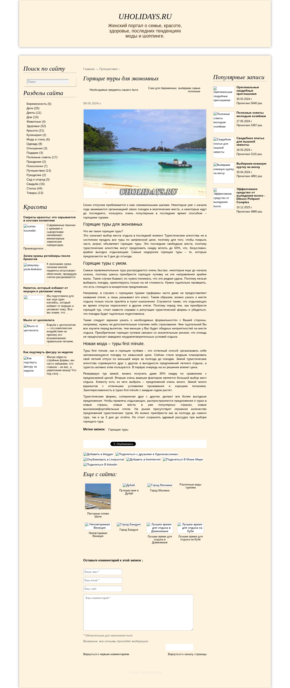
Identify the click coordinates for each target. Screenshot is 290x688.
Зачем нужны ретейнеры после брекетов (46, 257)
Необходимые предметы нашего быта (114, 89)
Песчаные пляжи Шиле (98, 515)
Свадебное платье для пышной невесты (250, 141)
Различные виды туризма (190, 486)
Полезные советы (39, 157)
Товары (32, 192)
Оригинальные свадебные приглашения (248, 90)
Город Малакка (159, 490)
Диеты (31, 112)
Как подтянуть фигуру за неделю (48, 352)
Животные (34, 121)
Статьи (31, 188)
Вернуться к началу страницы (187, 654)
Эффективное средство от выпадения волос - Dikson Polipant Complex (251, 195)
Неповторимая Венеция (98, 534)
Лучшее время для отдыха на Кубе (190, 538)
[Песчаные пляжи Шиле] (98, 510)
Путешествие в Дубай (129, 492)
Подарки (32, 152)
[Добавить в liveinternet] (144, 459)
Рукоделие (34, 175)
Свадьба (32, 184)
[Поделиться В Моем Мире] (183, 459)
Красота (32, 130)
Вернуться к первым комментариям (106, 654)
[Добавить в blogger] (99, 454)
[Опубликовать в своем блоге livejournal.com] (104, 459)
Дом (29, 117)
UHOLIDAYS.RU (145, 16)
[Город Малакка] (159, 485)
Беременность (37, 103)
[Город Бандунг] (129, 524)
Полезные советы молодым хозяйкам (251, 114)
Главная (30, 51)
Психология (35, 166)
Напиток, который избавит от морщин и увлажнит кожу (45, 289)
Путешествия (36, 170)
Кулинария (34, 135)
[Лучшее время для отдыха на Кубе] (190, 531)
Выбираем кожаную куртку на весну (251, 165)
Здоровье (33, 126)
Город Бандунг (129, 529)
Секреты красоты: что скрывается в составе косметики (49, 218)
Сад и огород (36, 179)
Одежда (32, 143)
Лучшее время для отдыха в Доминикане (160, 539)
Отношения (35, 148)
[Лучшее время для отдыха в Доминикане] (159, 531)
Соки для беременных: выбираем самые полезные (174, 90)
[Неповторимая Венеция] (98, 527)
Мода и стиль (36, 139)
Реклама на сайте (59, 51)
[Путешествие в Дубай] (128, 485)
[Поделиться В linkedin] (100, 464)
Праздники (34, 161)
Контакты (93, 51)
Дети (30, 108)
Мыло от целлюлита (38, 320)
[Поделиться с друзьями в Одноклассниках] (147, 454)
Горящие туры (118, 429)
